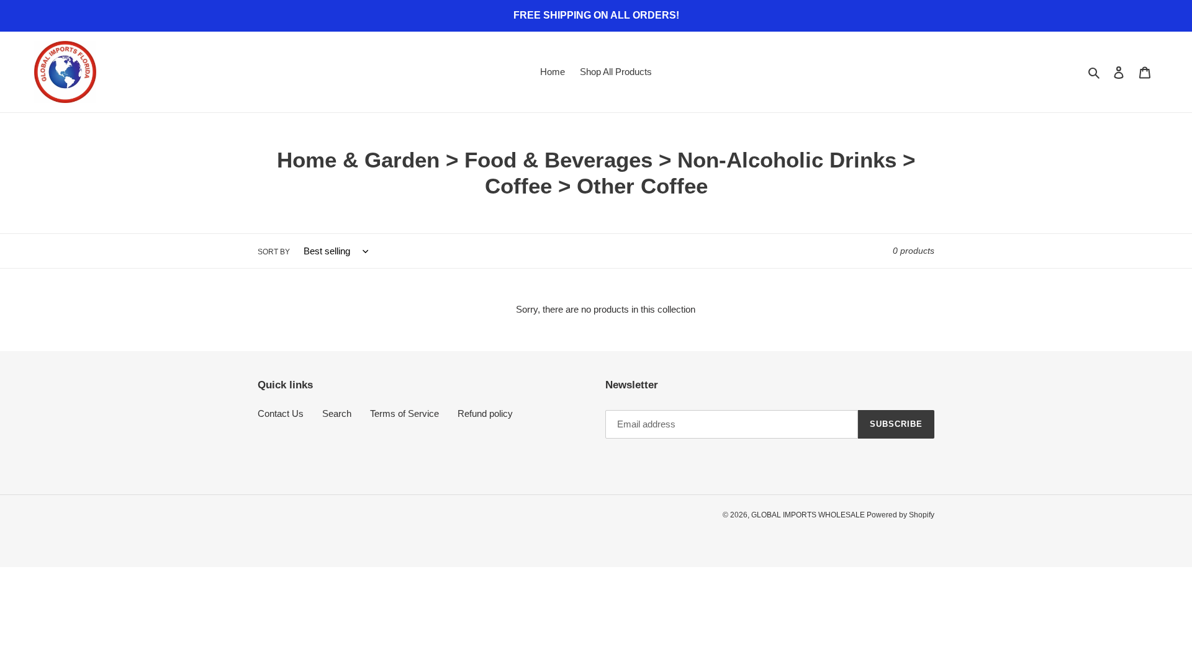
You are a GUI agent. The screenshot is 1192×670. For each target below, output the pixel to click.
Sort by (274, 252)
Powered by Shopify (900, 515)
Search (336, 413)
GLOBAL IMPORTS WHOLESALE (809, 515)
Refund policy (485, 413)
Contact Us (281, 413)
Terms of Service (404, 413)
